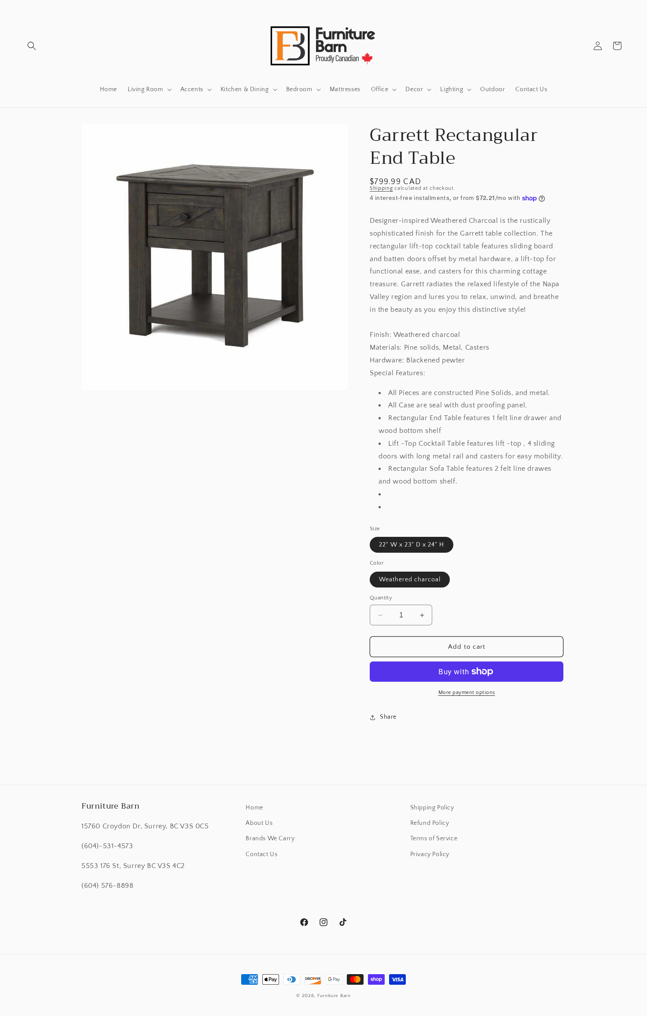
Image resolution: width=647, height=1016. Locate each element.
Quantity (381, 598)
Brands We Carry (270, 838)
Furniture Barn (334, 995)
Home (254, 807)
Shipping (381, 188)
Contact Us (261, 854)
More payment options (466, 692)
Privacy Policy (429, 854)
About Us (259, 823)
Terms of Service (434, 838)
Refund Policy (429, 823)
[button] (31, 45)
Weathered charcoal (410, 579)
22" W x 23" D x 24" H (411, 544)
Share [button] (388, 716)
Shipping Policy (432, 807)
